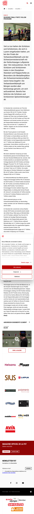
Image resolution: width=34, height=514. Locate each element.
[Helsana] (10, 364)
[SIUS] (10, 377)
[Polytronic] (23, 390)
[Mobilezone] (10, 416)
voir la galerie (17, 350)
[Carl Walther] (10, 403)
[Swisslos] (17, 505)
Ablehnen (17, 276)
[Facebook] (11, 483)
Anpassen (16, 272)
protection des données (8, 472)
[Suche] (27, 3)
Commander (6, 451)
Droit (10, 491)
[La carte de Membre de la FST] (23, 403)
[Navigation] (31, 3)
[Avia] (10, 429)
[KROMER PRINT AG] (23, 416)
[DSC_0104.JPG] (17, 339)
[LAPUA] (23, 377)
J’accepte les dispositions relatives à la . (14, 472)
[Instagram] (17, 483)
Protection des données (15, 491)
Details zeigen (25, 262)
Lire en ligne (15, 451)
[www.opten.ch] (31, 491)
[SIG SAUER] (23, 364)
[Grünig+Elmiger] (10, 390)
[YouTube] (23, 483)
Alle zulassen (17, 267)
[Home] (4, 8)
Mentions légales (5, 491)
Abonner (28, 468)
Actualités (10, 8)
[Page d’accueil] (5, 3)
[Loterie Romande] (17, 509)
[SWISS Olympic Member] (17, 500)
